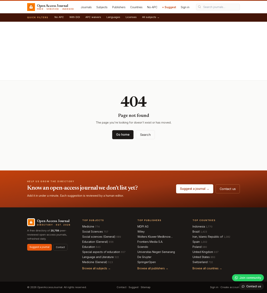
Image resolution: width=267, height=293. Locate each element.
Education (88, 246)
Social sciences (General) (99, 236)
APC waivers (93, 17)
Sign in (185, 7)
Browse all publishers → (152, 268)
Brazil (196, 231)
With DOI (74, 17)
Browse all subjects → (96, 268)
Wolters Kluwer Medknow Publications (153, 237)
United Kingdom (203, 252)
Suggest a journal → (194, 189)
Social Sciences (92, 231)
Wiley (141, 231)
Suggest (134, 287)
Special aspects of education (101, 252)
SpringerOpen (146, 262)
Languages (113, 17)
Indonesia (199, 226)
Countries (136, 7)
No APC (59, 17)
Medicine (88, 226)
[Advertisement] (133, 51)
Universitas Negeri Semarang (156, 252)
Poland (197, 246)
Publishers (118, 7)
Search (145, 135)
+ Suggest (169, 7)
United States (201, 257)
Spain (196, 241)
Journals (86, 7)
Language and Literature (98, 257)
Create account (230, 287)
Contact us (228, 189)
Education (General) (95, 241)
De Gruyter (144, 257)
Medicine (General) (94, 262)
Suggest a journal (39, 247)
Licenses (131, 17)
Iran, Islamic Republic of (208, 236)
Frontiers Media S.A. (150, 241)
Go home (123, 134)
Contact (60, 247)
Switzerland (200, 262)
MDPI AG (143, 226)
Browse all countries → (207, 268)
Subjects (102, 7)
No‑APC (152, 7)
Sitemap (146, 287)
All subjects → (150, 17)
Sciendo (142, 246)
